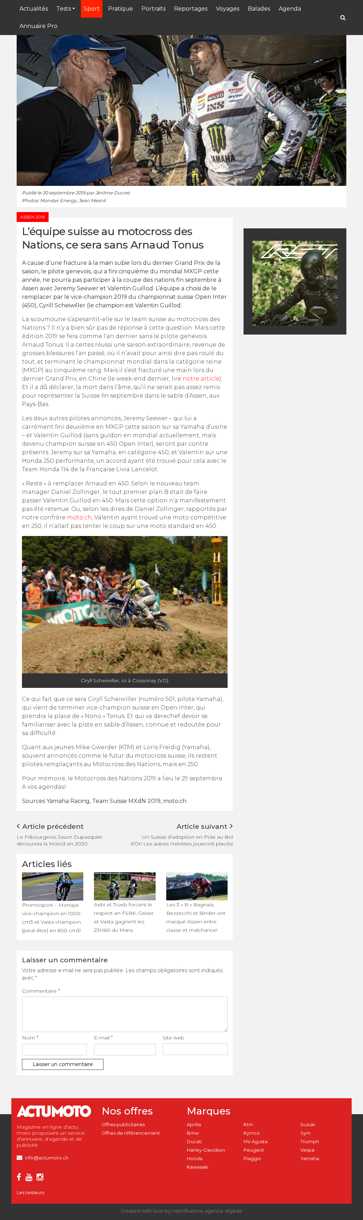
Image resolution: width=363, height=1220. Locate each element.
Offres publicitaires (123, 1124)
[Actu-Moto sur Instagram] (41, 1178)
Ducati (194, 1141)
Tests (63, 8)
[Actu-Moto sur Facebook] (20, 1178)
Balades (259, 8)
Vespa (307, 1150)
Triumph (309, 1141)
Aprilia (194, 1124)
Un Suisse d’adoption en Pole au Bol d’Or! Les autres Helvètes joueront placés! (181, 840)
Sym (305, 1133)
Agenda (290, 8)
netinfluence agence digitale (207, 1211)
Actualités (33, 8)
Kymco (252, 1133)
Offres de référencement (131, 1133)
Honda (194, 1158)
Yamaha (309, 1158)
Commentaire (41, 991)
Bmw (193, 1133)
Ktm (248, 1124)
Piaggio (252, 1158)
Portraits (153, 8)
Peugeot (254, 1150)
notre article (201, 378)
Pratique (120, 8)
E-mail (103, 1037)
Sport (92, 8)
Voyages (227, 8)
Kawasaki (197, 1167)
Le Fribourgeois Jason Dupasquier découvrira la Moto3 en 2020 (59, 840)
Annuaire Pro (38, 26)
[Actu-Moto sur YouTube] (30, 1178)
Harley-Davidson (206, 1150)
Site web (173, 1037)
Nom (30, 1037)
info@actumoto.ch (46, 1158)
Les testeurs (30, 1192)
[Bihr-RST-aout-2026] (305, 282)
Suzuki (307, 1124)
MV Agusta (256, 1141)
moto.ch (79, 517)
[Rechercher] (343, 17)
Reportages (190, 8)
